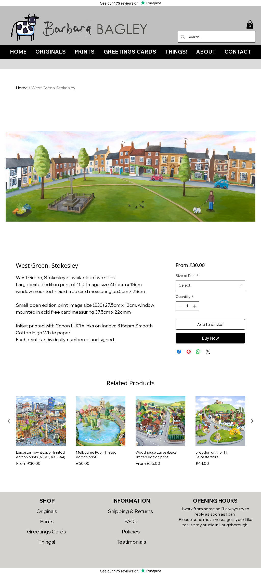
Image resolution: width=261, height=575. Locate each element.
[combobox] (210, 285)
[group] (130, 433)
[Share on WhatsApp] (198, 352)
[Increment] (195, 306)
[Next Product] (252, 421)
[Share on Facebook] (179, 352)
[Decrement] (179, 306)
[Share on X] (208, 352)
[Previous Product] (9, 421)
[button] (249, 24)
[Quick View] (41, 421)
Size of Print (187, 275)
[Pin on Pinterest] (189, 352)
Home (22, 87)
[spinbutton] (187, 306)
